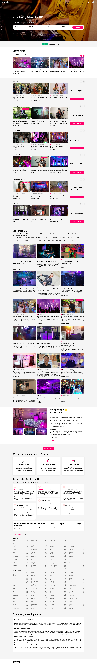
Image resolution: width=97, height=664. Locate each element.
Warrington (52, 582)
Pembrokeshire (72, 548)
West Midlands (34, 548)
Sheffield (33, 610)
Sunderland (71, 595)
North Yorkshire (34, 565)
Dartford (14, 601)
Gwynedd (52, 556)
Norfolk (51, 552)
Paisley (70, 605)
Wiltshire (33, 552)
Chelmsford (15, 604)
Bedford (14, 586)
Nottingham (33, 546)
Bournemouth (71, 574)
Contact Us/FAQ (62, 661)
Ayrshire (70, 550)
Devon (51, 558)
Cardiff (51, 548)
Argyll (70, 565)
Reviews (48, 661)
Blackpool (71, 575)
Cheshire (33, 560)
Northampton (15, 595)
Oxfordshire (15, 548)
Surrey (14, 546)
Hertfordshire (15, 556)
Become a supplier (54, 661)
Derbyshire (33, 545)
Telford (51, 574)
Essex (14, 558)
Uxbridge (14, 549)
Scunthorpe (71, 572)
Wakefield (52, 601)
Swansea (70, 592)
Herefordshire (34, 559)
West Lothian (71, 549)
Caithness (71, 560)
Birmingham (33, 599)
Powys (51, 549)
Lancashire (33, 568)
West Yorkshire (34, 562)
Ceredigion (71, 545)
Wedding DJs (15, 540)
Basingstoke (15, 592)
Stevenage (15, 599)
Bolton (51, 589)
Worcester (33, 605)
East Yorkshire (53, 553)
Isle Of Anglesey (53, 559)
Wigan (51, 591)
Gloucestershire (34, 550)
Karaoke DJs (52, 540)
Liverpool (33, 566)
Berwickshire (71, 562)
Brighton (33, 578)
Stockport (52, 575)
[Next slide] (83, 56)
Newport (52, 581)
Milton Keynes (15, 581)
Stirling (70, 555)
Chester (51, 592)
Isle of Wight (33, 558)
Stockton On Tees (72, 585)
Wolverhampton (34, 594)
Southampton (34, 576)
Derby (32, 584)
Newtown (71, 578)
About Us (44, 661)
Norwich (70, 581)
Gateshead (71, 597)
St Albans (14, 582)
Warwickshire (15, 566)
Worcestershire (34, 549)
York (70, 576)
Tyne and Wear (53, 560)
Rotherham (52, 572)
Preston (51, 608)
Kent (13, 563)
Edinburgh (71, 601)
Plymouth (71, 602)
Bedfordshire (15, 550)
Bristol (32, 555)
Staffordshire (15, 568)
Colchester (33, 575)
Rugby (32, 582)
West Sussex (15, 559)
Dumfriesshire (53, 568)
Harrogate (52, 604)
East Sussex (15, 565)
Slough (14, 579)
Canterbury (33, 586)
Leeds (51, 599)
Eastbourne (33, 585)
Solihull (32, 597)
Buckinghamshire (16, 545)
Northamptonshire (16, 555)
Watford (14, 575)
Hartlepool (52, 555)
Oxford (14, 584)
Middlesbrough (72, 586)
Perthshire (71, 556)
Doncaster (52, 595)
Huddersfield (52, 594)
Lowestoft (71, 588)
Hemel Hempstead (16, 576)
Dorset (51, 545)
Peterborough (34, 604)
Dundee (70, 559)
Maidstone (33, 572)
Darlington (71, 584)
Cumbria (52, 562)
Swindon (14, 602)
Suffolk (14, 562)
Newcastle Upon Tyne (73, 598)
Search (88, 2)
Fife (70, 553)
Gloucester (33, 607)
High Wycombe (15, 574)
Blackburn (52, 607)
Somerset (52, 546)
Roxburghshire (53, 566)
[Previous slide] (81, 56)
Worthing (33, 574)
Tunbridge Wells (16, 610)
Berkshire (14, 553)
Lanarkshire (71, 546)
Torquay (70, 599)
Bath (51, 578)
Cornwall (70, 558)
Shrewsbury (52, 585)
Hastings (33, 591)
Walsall (32, 589)
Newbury (14, 597)
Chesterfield (33, 602)
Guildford (14, 589)
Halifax (51, 597)
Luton (14, 594)
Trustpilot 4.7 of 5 (26, 661)
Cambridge (15, 605)
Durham (70, 589)
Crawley (14, 607)
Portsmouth (33, 579)
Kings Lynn (52, 602)
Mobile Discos (34, 540)
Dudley (32, 595)
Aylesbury (14, 572)
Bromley (14, 598)
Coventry (33, 598)
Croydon (14, 591)
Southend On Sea (16, 608)
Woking (14, 585)
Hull (70, 582)
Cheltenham (33, 592)
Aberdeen (71, 608)
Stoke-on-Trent (34, 588)
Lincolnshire (33, 563)
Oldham (51, 584)
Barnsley (52, 586)
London (14, 552)
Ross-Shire (71, 563)
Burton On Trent (34, 581)
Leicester (33, 608)
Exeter (70, 594)
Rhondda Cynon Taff (54, 550)
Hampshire (15, 560)
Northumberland (53, 565)
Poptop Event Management (18, 534)
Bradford (52, 598)
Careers (67, 661)
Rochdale (52, 588)
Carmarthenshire (53, 563)
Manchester (33, 553)
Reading (14, 578)
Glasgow (70, 604)
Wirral (51, 610)
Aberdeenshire (72, 566)
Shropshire (33, 556)
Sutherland (71, 552)
